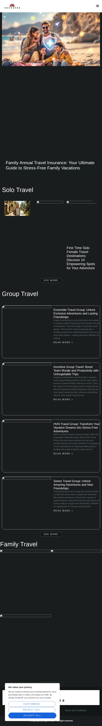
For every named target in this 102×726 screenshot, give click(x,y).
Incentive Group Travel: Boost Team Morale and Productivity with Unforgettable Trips (76, 370)
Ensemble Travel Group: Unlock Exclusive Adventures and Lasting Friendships (75, 313)
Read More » (63, 342)
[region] (32, 702)
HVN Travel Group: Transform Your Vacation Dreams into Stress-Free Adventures (76, 427)
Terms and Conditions (75, 710)
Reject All (32, 710)
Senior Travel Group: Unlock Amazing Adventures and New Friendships (73, 484)
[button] (97, 6)
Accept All (32, 715)
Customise (32, 704)
